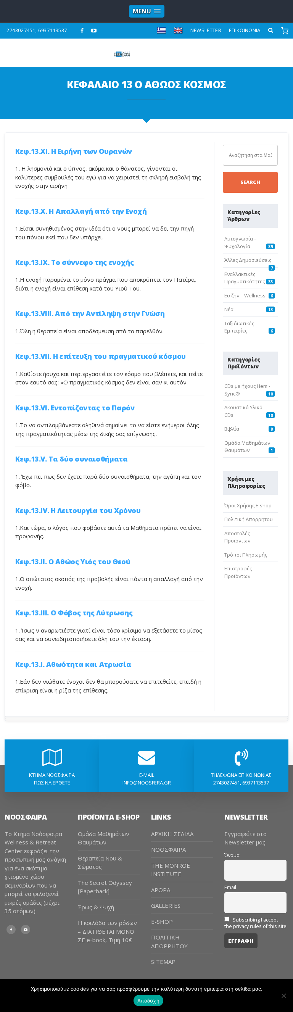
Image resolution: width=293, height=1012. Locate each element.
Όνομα (232, 855)
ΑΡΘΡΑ (160, 890)
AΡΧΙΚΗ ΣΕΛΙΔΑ (172, 834)
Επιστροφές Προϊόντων (238, 572)
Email (230, 887)
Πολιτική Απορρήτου (248, 519)
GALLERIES (165, 905)
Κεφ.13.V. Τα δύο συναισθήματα (71, 458)
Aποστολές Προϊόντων (237, 537)
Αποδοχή (148, 1000)
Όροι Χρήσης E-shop (248, 505)
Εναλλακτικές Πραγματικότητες (244, 278)
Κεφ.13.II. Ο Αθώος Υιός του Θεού (72, 561)
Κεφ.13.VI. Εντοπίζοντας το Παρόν (74, 407)
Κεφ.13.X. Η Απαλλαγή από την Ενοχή (81, 211)
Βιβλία (231, 428)
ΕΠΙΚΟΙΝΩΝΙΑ (245, 30)
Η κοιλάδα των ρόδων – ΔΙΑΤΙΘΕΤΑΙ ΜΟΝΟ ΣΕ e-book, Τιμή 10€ (107, 931)
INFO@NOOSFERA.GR (146, 782)
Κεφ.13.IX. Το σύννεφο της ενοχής (74, 262)
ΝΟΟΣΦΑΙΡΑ (168, 849)
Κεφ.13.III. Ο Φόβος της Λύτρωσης (73, 612)
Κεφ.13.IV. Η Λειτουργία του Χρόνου (78, 510)
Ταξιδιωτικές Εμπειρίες (239, 327)
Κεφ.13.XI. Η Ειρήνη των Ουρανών (73, 151)
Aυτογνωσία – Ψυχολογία (240, 242)
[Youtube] (94, 30)
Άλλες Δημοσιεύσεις (247, 260)
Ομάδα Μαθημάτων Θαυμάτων (247, 446)
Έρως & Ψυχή (96, 907)
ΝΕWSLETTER (205, 30)
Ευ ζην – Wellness (245, 295)
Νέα (228, 309)
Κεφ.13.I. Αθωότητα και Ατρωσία (73, 664)
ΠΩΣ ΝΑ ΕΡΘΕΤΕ (52, 782)
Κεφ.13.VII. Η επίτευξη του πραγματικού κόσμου (100, 356)
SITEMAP (163, 961)
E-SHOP (162, 921)
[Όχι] (283, 995)
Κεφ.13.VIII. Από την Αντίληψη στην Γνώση (90, 313)
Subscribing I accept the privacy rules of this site (255, 923)
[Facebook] (82, 30)
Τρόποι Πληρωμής (245, 554)
